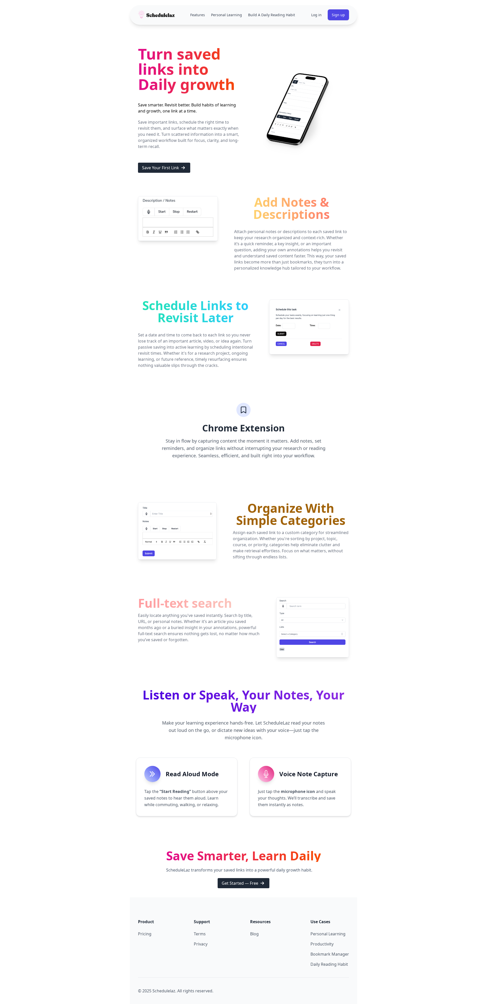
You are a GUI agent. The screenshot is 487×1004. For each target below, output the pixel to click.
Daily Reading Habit (329, 964)
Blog (254, 934)
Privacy (200, 944)
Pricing (144, 934)
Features (197, 14)
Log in (316, 14)
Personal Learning (226, 14)
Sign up (338, 14)
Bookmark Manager (329, 954)
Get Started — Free (240, 883)
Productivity (322, 944)
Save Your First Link (160, 168)
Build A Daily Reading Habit (271, 14)
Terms (200, 934)
